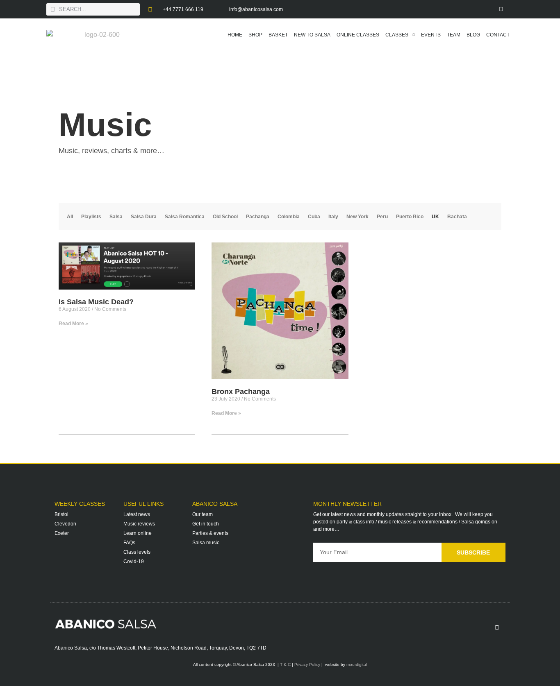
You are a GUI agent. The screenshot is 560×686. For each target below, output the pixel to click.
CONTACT (498, 35)
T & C (285, 664)
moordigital (356, 664)
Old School (225, 217)
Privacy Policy (307, 664)
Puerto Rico (409, 217)
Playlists (91, 217)
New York (357, 217)
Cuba (314, 217)
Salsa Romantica (185, 217)
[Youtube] (483, 9)
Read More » (73, 323)
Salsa (116, 217)
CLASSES (396, 35)
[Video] (501, 9)
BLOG (473, 35)
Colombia (289, 217)
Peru (382, 217)
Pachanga (257, 217)
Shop (255, 35)
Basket (278, 35)
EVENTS (431, 35)
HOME (235, 35)
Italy (333, 217)
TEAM (453, 35)
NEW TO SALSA (312, 35)
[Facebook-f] (428, 9)
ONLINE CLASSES (358, 35)
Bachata (457, 217)
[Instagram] (446, 9)
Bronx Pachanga (241, 391)
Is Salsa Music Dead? (96, 302)
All (70, 217)
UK (435, 217)
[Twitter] (464, 9)
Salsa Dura (144, 217)
